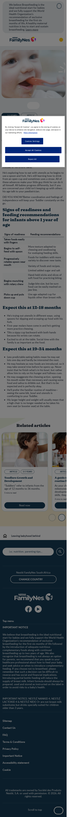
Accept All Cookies (33, 150)
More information (30, 132)
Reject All (32, 159)
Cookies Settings (32, 141)
